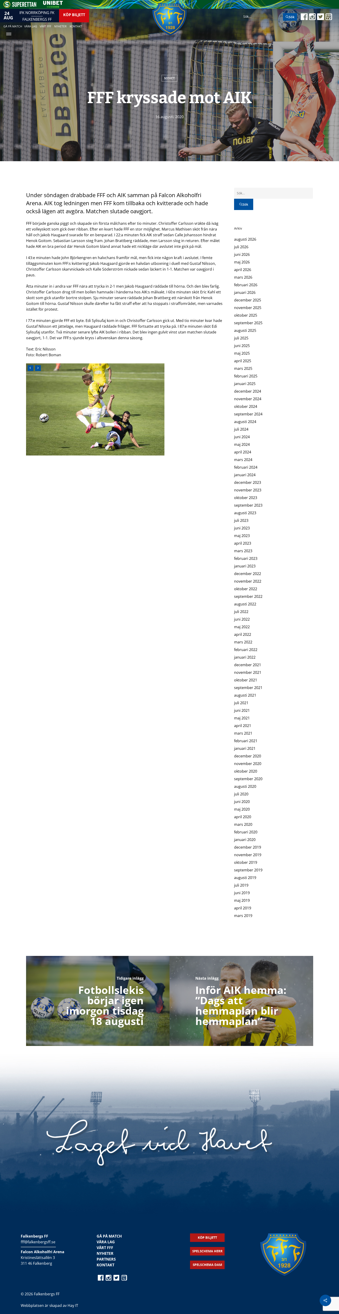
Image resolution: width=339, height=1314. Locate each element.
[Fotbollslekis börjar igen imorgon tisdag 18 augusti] (98, 1001)
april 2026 (242, 269)
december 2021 (247, 664)
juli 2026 (241, 246)
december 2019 (247, 847)
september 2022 (248, 596)
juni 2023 (242, 528)
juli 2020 (241, 794)
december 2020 (247, 756)
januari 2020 (245, 839)
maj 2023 (242, 535)
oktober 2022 (245, 588)
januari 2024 (245, 474)
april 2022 (242, 634)
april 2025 (242, 360)
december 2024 (247, 391)
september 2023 (248, 505)
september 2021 (248, 687)
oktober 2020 (245, 771)
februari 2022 (245, 649)
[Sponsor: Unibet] (52, 6)
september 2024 (248, 414)
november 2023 (247, 490)
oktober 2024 (245, 406)
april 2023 (242, 543)
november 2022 (247, 581)
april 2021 (242, 725)
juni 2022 (242, 619)
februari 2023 (245, 558)
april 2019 (242, 908)
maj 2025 (242, 353)
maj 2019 (242, 900)
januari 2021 (245, 748)
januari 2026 (245, 292)
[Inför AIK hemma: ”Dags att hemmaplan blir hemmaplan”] (241, 1001)
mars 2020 (243, 824)
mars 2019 (243, 915)
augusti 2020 (245, 786)
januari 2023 (245, 566)
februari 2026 (245, 284)
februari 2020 (245, 832)
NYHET (169, 78)
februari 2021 (245, 740)
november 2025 (247, 307)
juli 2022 (241, 611)
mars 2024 (243, 459)
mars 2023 (243, 550)
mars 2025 (243, 368)
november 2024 (247, 398)
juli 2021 (241, 702)
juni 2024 (242, 436)
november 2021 (247, 672)
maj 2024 (242, 444)
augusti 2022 (245, 604)
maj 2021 (242, 718)
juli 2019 (241, 885)
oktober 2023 (245, 497)
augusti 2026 (245, 239)
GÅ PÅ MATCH (109, 1236)
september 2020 (248, 778)
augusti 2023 (245, 512)
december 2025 (247, 300)
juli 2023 (241, 520)
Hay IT (73, 1305)
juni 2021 (242, 710)
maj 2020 (242, 809)
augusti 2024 (245, 421)
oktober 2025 (245, 315)
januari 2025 (245, 383)
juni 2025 (242, 345)
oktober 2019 (245, 862)
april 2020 (242, 816)
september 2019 (248, 870)
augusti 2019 (245, 877)
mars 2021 (243, 733)
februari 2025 (245, 376)
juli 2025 (241, 338)
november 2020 (247, 763)
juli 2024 (241, 429)
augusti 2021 (245, 695)
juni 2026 (242, 254)
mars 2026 (243, 277)
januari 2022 (245, 657)
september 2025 (248, 322)
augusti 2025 (245, 330)
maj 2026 (242, 262)
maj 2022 (242, 626)
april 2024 (242, 452)
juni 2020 (242, 801)
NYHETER (105, 1253)
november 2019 (247, 854)
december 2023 (247, 482)
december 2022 (247, 573)
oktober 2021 (245, 680)
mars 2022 (243, 642)
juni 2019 (242, 892)
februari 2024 (245, 467)
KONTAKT (105, 1264)
